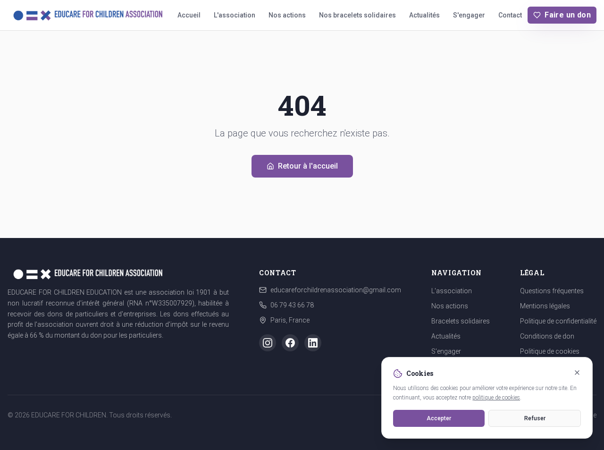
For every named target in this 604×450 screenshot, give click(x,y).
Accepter (439, 418)
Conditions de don (547, 336)
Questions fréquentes (552, 291)
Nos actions (287, 15)
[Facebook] (290, 342)
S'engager (469, 15)
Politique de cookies (549, 351)
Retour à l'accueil (308, 165)
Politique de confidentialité (558, 321)
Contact (510, 15)
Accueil (189, 15)
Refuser (534, 418)
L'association (234, 15)
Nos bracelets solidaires (357, 15)
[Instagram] (267, 342)
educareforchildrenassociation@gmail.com (335, 290)
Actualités (424, 15)
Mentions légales (545, 306)
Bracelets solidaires (460, 321)
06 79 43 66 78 (292, 305)
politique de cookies (496, 397)
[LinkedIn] (312, 342)
